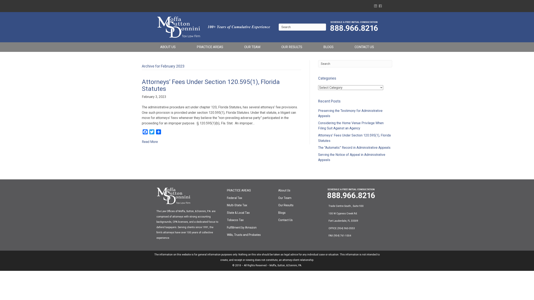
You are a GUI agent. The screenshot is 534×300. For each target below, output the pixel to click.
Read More (150, 142)
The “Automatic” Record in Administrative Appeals (354, 148)
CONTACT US (364, 47)
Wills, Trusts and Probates (244, 234)
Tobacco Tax (235, 220)
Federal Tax (234, 198)
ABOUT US (168, 47)
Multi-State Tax (237, 205)
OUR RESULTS (291, 47)
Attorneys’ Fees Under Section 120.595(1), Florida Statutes (211, 85)
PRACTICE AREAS (210, 47)
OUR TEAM (252, 47)
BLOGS (328, 47)
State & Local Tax (238, 212)
